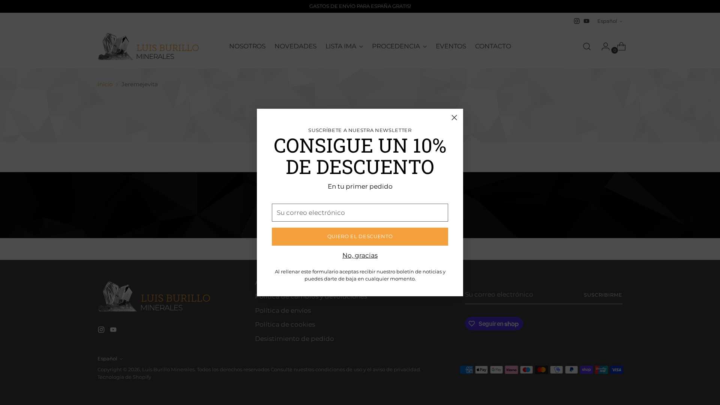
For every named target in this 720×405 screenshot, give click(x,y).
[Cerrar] (454, 117)
